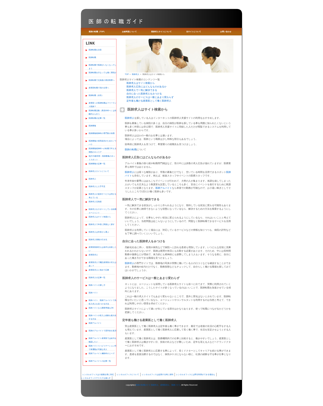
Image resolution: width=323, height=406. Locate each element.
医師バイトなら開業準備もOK (101, 308)
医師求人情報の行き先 (98, 240)
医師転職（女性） (96, 95)
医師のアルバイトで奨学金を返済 (102, 331)
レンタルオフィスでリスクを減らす (96, 378)
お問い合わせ (225, 32)
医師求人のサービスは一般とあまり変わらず (150, 97)
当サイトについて (193, 32)
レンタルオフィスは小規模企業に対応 (98, 374)
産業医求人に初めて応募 (99, 270)
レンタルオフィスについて (128, 374)
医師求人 (92, 179)
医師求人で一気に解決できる (142, 90)
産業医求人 (93, 255)
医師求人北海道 (95, 202)
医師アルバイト (95, 323)
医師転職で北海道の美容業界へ (102, 80)
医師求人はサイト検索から (100, 217)
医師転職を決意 (95, 50)
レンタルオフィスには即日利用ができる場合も (195, 374)
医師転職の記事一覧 (97, 118)
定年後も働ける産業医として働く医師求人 (149, 100)
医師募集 (92, 126)
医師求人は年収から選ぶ (99, 232)
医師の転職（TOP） (97, 32)
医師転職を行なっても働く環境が (102, 73)
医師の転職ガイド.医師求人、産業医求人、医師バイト (158, 385)
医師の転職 (131, 149)
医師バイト (93, 293)
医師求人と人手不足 (97, 186)
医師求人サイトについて (161, 32)
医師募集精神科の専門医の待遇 (102, 133)
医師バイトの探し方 (97, 285)
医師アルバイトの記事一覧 (100, 361)
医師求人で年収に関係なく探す (102, 224)
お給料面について (129, 32)
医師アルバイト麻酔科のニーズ (102, 353)
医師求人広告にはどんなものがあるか (147, 86)
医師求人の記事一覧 (97, 277)
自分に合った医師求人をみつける (144, 93)
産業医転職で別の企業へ (99, 88)
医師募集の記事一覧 (97, 164)
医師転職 (92, 57)
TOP (127, 74)
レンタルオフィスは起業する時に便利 (157, 374)
